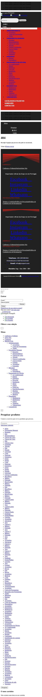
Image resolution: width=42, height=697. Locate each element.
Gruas (6, 645)
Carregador (8, 636)
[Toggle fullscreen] (5, 289)
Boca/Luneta (9, 482)
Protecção (12, 76)
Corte (6, 453)
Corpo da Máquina (10, 602)
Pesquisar (23, 20)
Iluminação (12, 71)
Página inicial (10, 146)
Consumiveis (9, 677)
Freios (6, 459)
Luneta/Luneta (9, 499)
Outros (11, 75)
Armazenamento (10, 586)
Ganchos (7, 517)
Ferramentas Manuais (11, 430)
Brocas (7, 569)
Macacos (7, 647)
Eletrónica (12, 68)
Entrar (3, 306)
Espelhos (7, 579)
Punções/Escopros (14, 78)
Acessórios (12, 32)
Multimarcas (12, 88)
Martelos (11, 80)
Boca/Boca (8, 476)
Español (24, 15)
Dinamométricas (14, 42)
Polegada (7, 480)
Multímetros (12, 89)
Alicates (11, 45)
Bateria (11, 66)
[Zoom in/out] (7, 289)
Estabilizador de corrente (12, 638)
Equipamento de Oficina (12, 625)
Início (6, 428)
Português (7, 15)
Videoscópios (17, 405)
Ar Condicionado (14, 64)
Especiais (7, 455)
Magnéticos (8, 583)
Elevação (11, 69)
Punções (7, 663)
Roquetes (11, 40)
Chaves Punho (13, 49)
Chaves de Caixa (14, 44)
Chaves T (8, 531)
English (16, 15)
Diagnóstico (8, 608)
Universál (8, 452)
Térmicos (11, 93)
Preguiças (8, 648)
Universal (8, 473)
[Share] (3, 289)
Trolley (15, 348)
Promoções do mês (10, 682)
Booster (7, 634)
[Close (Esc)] (1, 289)
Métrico (7, 478)
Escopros (7, 661)
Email (2, 300)
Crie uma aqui (15, 310)
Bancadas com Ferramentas (13, 592)
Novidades (8, 679)
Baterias (11, 58)
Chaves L (8, 524)
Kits (6, 434)
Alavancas (8, 521)
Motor (10, 73)
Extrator (11, 51)
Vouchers (7, 684)
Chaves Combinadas (15, 47)
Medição (15, 394)
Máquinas (8, 595)
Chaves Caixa (9, 443)
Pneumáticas (16, 371)
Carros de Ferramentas (15, 34)
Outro (6, 680)
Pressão (7, 450)
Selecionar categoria (7, 425)
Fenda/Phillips (9, 515)
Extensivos (8, 457)
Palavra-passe (5, 302)
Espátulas (8, 514)
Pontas (7, 460)
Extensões (16, 366)
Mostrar (22, 304)
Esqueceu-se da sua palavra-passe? (11, 308)
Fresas (7, 581)
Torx (6, 505)
